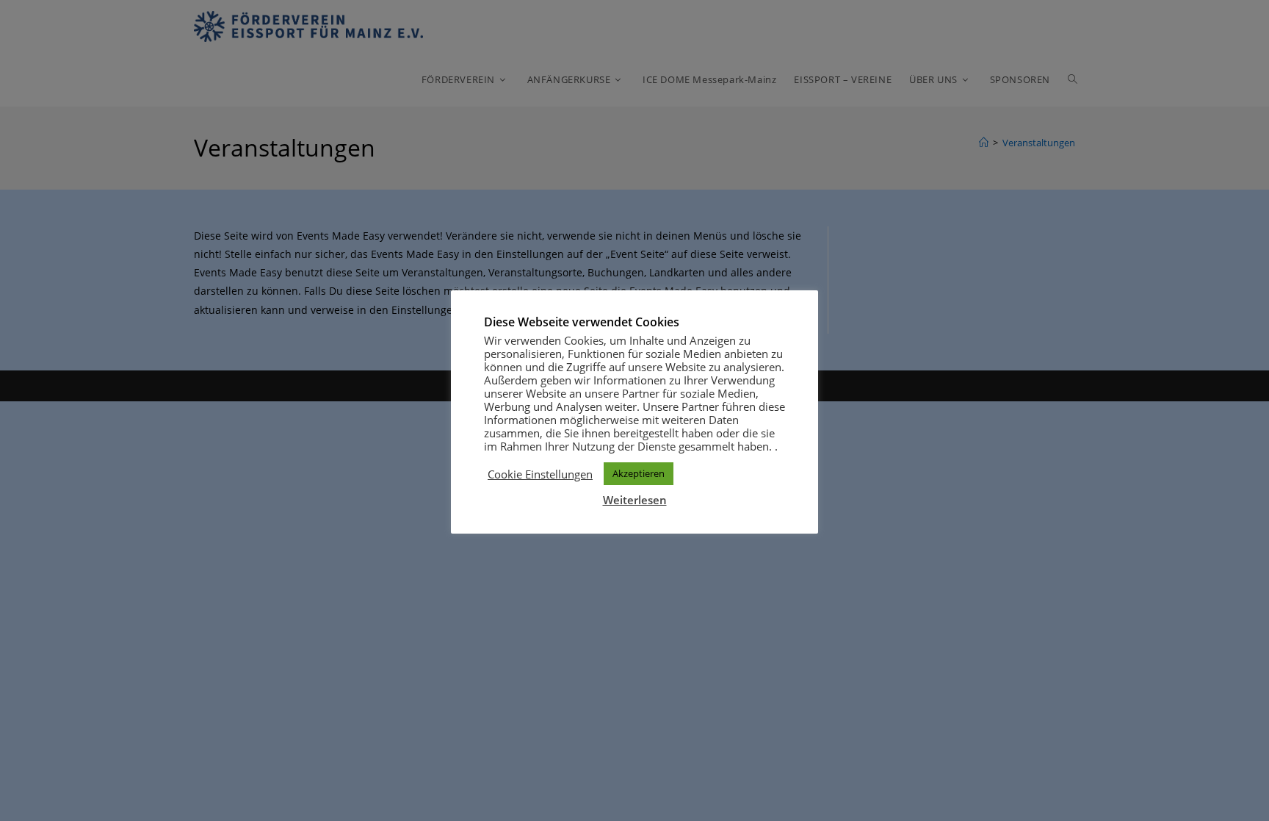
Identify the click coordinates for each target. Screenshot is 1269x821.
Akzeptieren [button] (638, 473)
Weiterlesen (635, 499)
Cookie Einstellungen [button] (540, 474)
